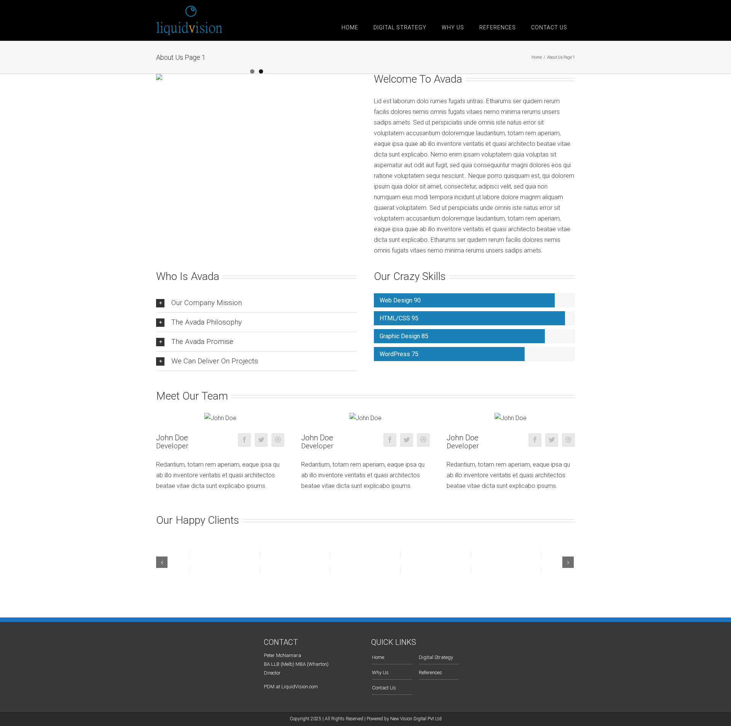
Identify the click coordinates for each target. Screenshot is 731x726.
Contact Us (384, 688)
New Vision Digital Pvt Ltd (416, 718)
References (430, 672)
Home (378, 657)
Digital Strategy (436, 657)
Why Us (380, 672)
